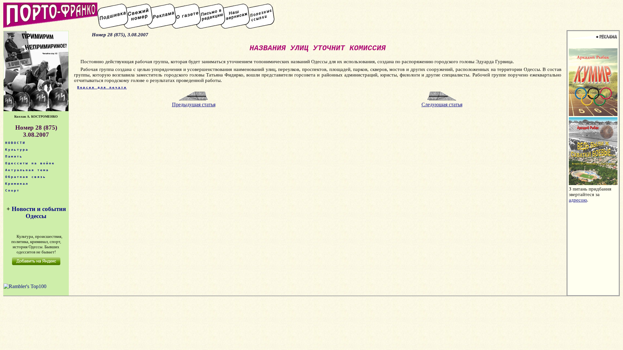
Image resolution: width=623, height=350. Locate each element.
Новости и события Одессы (39, 212)
